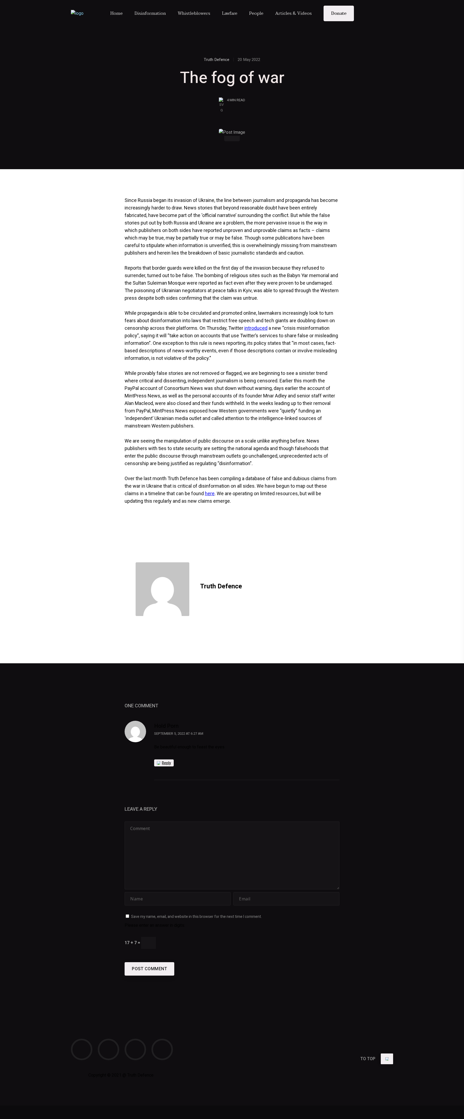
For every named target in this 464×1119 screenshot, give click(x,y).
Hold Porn (166, 726)
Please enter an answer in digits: (155, 925)
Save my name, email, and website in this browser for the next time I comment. (196, 916)
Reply (166, 763)
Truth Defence (216, 60)
